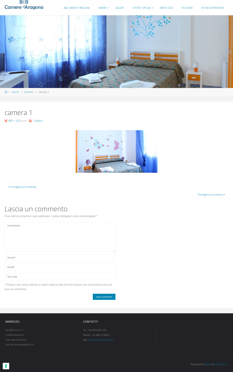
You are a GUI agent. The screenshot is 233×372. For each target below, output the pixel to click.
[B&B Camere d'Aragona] (24, 5)
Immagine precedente (23, 187)
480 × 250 (14, 121)
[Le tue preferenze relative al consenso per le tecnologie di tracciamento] (6, 366)
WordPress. (221, 364)
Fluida (207, 364)
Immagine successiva (210, 194)
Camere (28, 92)
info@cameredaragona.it (101, 339)
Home (15, 92)
